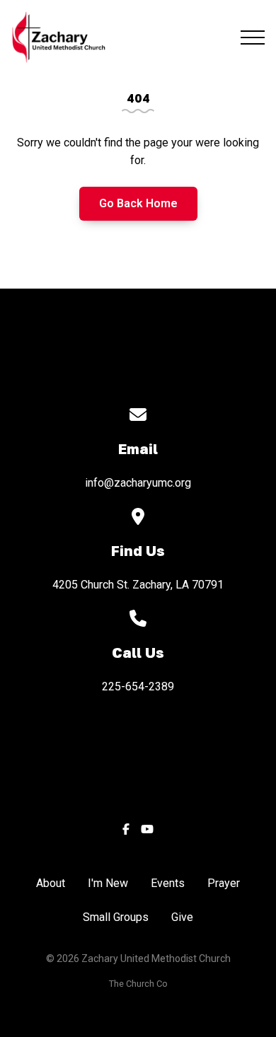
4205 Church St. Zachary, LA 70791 (138, 584)
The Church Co (138, 983)
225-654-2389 (138, 686)
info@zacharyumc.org (138, 482)
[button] (253, 37)
